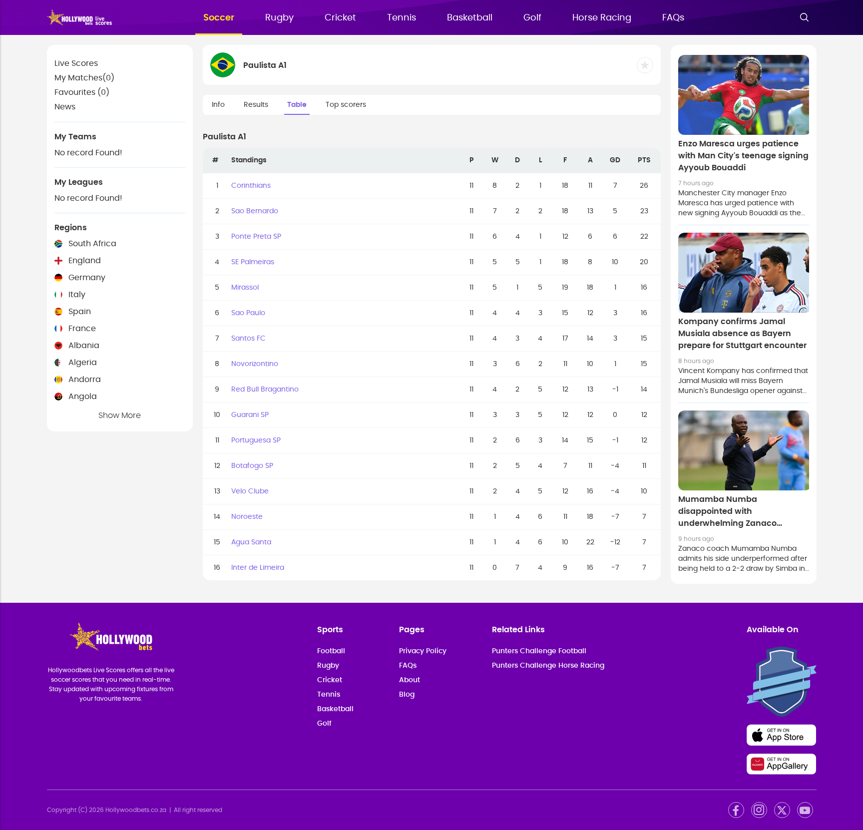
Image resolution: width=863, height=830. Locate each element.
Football (331, 651)
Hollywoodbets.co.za (135, 810)
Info (218, 104)
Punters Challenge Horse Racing (548, 665)
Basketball (469, 17)
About (409, 680)
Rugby (279, 17)
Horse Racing (601, 17)
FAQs (673, 17)
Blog (407, 694)
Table (297, 104)
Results (256, 104)
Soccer (218, 17)
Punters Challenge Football (539, 651)
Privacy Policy (422, 651)
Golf (532, 17)
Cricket (340, 17)
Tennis (401, 17)
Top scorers (346, 104)
